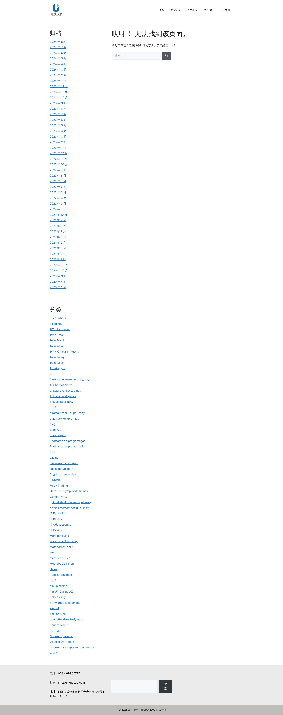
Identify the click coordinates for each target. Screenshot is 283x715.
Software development (65, 602)
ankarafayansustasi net (65, 390)
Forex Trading (59, 485)
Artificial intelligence (63, 396)
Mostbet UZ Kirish (62, 563)
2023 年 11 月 (58, 92)
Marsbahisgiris (59, 535)
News (53, 569)
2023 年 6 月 (58, 119)
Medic (54, 552)
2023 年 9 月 (58, 103)
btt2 (52, 452)
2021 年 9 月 (58, 220)
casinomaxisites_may (64, 463)
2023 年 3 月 (58, 136)
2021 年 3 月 (58, 248)
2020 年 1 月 (58, 287)
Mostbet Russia (60, 558)
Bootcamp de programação (67, 441)
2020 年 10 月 (59, 270)
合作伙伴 (209, 9)
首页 (162, 9)
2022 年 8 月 (58, 175)
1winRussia (57, 362)
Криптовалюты (60, 625)
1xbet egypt (57, 368)
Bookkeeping (58, 435)
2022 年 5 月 (58, 192)
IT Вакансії (57, 519)
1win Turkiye (58, 357)
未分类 (54, 653)
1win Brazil (57, 340)
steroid (54, 608)
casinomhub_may (61, 468)
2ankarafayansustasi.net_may (69, 379)
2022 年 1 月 (58, 209)
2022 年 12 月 (58, 153)
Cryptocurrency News (64, 474)
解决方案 (176, 9)
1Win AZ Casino (60, 329)
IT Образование (60, 524)
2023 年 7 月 (58, 114)
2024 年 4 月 (58, 64)
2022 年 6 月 (58, 186)
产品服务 (192, 9)
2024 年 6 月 (58, 52)
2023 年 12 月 (59, 86)
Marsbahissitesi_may (64, 541)
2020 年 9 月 (58, 276)
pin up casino (58, 586)
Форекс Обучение (62, 641)
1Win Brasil (57, 334)
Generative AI (59, 496)
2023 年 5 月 (58, 125)
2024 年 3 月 (58, 69)
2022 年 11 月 (58, 159)
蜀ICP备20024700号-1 (153, 709)
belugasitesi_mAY (61, 401)
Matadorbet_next (61, 547)
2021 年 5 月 (58, 242)
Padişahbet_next (61, 574)
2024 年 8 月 (58, 41)
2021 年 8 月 (58, 226)
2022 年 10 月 (59, 164)
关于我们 (225, 9)
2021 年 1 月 (58, 259)
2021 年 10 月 (58, 214)
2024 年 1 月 (58, 80)
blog (53, 424)
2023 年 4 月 (58, 131)
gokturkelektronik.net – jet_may (70, 502)
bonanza (55, 429)
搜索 (165, 686)
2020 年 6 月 (58, 281)
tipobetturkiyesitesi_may (66, 619)
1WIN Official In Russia (64, 351)
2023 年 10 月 (59, 97)
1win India (56, 346)
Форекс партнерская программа (72, 647)
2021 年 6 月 (58, 237)
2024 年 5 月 (58, 58)
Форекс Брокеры (61, 636)
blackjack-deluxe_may (64, 418)
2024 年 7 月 (58, 47)
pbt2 (53, 580)
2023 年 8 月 (58, 108)
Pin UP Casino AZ (61, 591)
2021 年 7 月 (58, 231)
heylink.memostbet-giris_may (69, 507)
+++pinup (56, 323)
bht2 (53, 407)
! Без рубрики (59, 318)
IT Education (58, 513)
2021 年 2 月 (58, 253)
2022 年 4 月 (58, 198)
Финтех (55, 630)
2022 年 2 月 (58, 203)
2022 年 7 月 (58, 181)
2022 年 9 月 (58, 170)
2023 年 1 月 (58, 147)
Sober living (57, 597)
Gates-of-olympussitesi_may (69, 491)
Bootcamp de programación (68, 446)
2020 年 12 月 (59, 265)
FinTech (55, 480)
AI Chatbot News (61, 385)
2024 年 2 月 (58, 75)
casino (54, 457)
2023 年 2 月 (58, 142)
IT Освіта (56, 530)
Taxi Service (58, 614)
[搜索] (166, 56)
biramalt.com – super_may (67, 413)
